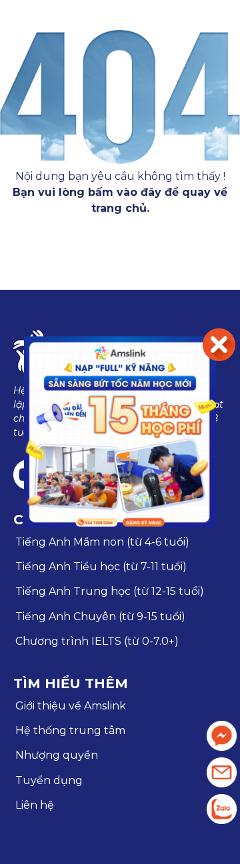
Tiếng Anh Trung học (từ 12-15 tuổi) (109, 591)
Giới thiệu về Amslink (70, 705)
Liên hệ (34, 805)
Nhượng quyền (56, 755)
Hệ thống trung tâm (70, 730)
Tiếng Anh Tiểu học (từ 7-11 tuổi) (101, 566)
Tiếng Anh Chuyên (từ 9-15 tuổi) (100, 616)
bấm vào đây (124, 192)
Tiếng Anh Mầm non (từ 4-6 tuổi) (102, 542)
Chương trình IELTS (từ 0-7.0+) (97, 641)
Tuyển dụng (49, 780)
